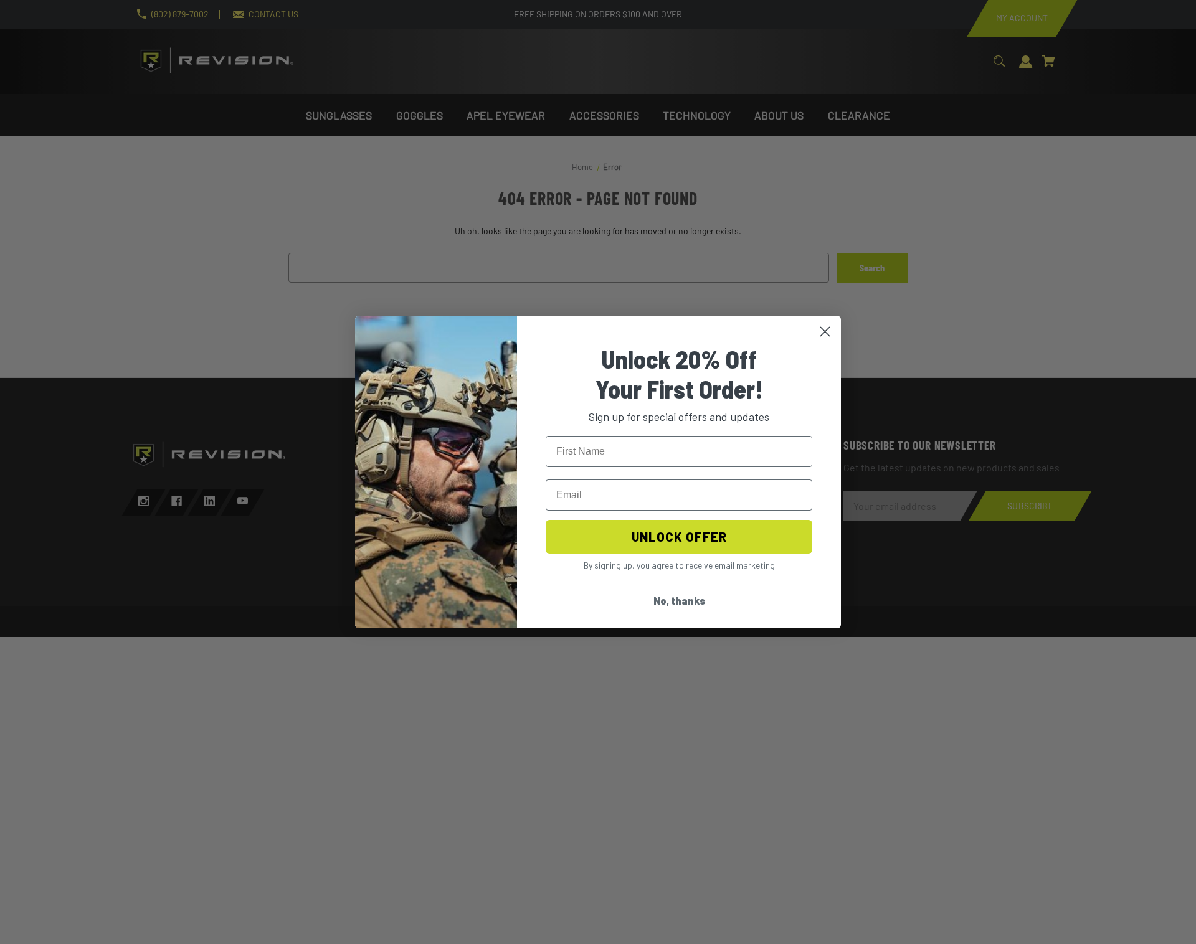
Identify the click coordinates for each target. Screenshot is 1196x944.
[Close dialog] (825, 331)
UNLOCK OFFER (679, 536)
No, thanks (679, 601)
